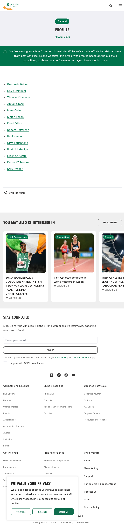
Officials (88, 400)
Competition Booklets (13, 426)
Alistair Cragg (15, 104)
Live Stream (9, 394)
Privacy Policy (61, 357)
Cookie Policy (91, 507)
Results (6, 413)
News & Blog (91, 468)
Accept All (63, 512)
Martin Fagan (15, 117)
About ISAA (8, 473)
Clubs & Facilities (53, 385)
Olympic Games (51, 467)
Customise (21, 512)
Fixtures (7, 400)
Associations (9, 420)
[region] (42, 498)
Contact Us (90, 491)
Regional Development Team (58, 407)
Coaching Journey (92, 394)
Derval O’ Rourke (18, 162)
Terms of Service (81, 357)
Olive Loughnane (17, 142)
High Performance (54, 452)
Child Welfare (91, 452)
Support (88, 476)
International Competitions (56, 460)
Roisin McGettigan (18, 149)
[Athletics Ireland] (11, 5)
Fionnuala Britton (17, 84)
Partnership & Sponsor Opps (100, 484)
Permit (6, 446)
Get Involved (10, 452)
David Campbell (16, 91)
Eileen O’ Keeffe (17, 155)
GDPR (87, 499)
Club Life (48, 400)
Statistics (7, 439)
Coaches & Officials (95, 385)
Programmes (9, 467)
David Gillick (14, 123)
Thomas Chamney (18, 97)
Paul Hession (15, 136)
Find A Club (49, 394)
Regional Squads (92, 413)
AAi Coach (89, 407)
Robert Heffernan (18, 130)
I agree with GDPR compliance (27, 363)
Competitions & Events (16, 385)
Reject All (42, 512)
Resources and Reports (95, 420)
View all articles (110, 222)
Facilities (48, 413)
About (87, 460)
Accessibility (83, 522)
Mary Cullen (14, 110)
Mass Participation (12, 460)
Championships (10, 407)
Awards (6, 433)
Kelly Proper (15, 168)
